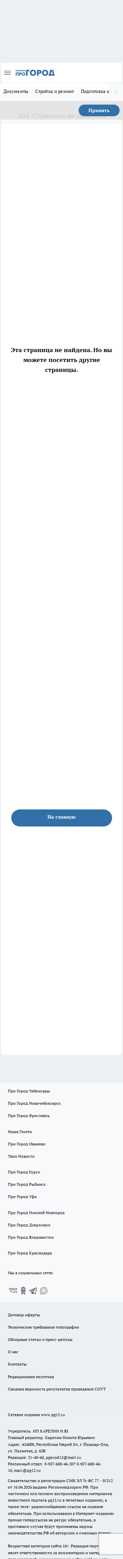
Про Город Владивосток (31, 1237)
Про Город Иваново (26, 1143)
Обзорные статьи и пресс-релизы (40, 1339)
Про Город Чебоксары (29, 1090)
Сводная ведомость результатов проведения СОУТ (57, 1389)
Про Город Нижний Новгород (36, 1212)
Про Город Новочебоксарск (34, 1103)
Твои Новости (21, 1156)
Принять (99, 110)
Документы (15, 91)
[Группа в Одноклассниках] (23, 1291)
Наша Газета (20, 1131)
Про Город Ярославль (29, 1115)
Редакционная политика (31, 1376)
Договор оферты (24, 1314)
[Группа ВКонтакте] (13, 1291)
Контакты (17, 1364)
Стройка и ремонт (54, 91)
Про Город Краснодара (30, 1252)
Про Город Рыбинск (26, 1184)
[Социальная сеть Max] (44, 1291)
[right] (116, 92)
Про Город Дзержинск (29, 1224)
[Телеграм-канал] (33, 1291)
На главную (61, 817)
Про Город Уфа (22, 1196)
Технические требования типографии (43, 1327)
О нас (13, 1351)
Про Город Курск (24, 1171)
